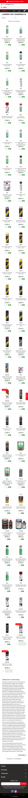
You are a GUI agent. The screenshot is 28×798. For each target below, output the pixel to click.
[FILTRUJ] (27, 399)
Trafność (9, 18)
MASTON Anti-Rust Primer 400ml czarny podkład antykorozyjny (21, 352)
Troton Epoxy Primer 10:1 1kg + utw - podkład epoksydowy (21, 534)
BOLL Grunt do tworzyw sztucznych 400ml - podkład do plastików (20, 39)
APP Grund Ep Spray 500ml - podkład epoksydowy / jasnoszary (20, 91)
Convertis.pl (15, 796)
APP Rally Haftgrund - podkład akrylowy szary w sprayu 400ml (7, 612)
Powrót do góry (22, 755)
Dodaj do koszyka (22, 644)
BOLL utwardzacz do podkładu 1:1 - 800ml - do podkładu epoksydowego (7, 482)
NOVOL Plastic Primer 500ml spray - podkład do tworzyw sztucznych (7, 456)
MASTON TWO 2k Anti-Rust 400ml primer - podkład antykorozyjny (7, 404)
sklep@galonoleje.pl (9, 4)
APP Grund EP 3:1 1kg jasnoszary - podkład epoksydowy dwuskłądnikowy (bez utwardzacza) (7, 197)
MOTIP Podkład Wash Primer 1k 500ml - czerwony (7, 352)
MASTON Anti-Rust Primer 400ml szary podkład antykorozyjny (7, 378)
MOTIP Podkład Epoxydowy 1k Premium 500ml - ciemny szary (7, 326)
